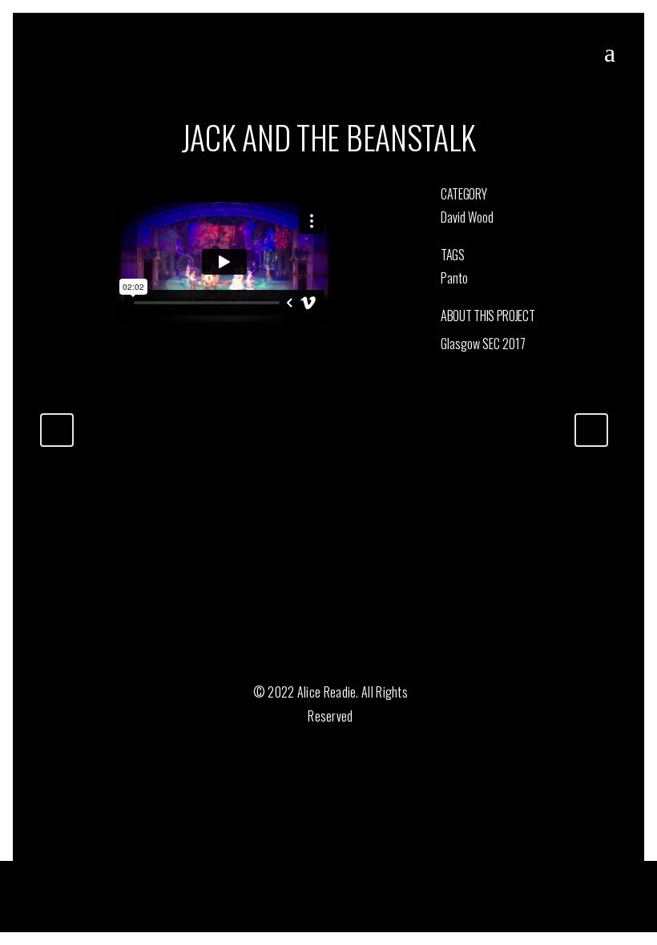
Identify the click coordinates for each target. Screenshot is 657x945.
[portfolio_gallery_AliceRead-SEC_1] (46, 191)
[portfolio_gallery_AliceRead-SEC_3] (43, 191)
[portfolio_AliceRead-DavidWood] (41, 191)
